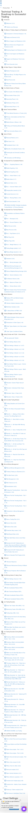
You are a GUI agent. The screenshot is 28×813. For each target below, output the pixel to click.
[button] (1, 1)
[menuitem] (1, 3)
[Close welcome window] (20, 800)
